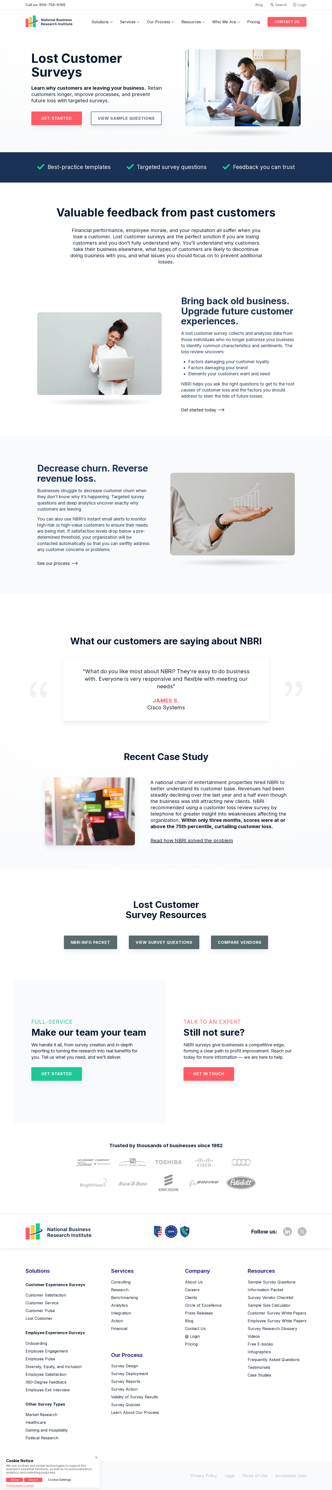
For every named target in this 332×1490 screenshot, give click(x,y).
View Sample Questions (126, 118)
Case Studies (259, 1375)
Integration (121, 1313)
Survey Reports (125, 1381)
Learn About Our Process (135, 1412)
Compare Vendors (239, 942)
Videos (254, 1336)
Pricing (253, 21)
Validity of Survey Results (134, 1396)
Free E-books (260, 1344)
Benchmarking (124, 1297)
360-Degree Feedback (46, 1382)
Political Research (42, 1437)
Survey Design (124, 1365)
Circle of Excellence (203, 1305)
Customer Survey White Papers (277, 1313)
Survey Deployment (129, 1373)
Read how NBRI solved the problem (191, 840)
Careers (192, 1289)
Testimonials (259, 1367)
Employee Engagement (47, 1351)
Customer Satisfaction (46, 1295)
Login (302, 5)
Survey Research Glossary (272, 1328)
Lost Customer (39, 1318)
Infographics (259, 1351)
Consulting (121, 1282)
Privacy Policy (204, 1476)
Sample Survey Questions (272, 1282)
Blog (259, 5)
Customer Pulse (40, 1310)
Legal (229, 1476)
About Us (194, 1282)
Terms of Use (254, 1476)
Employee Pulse (40, 1358)
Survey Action (124, 1389)
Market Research (41, 1414)
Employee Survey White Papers (277, 1320)
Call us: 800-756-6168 (45, 5)
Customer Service (42, 1302)
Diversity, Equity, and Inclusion (54, 1366)
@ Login (192, 1336)
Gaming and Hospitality (47, 1430)
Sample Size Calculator (269, 1305)
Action (117, 1320)
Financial (119, 1328)
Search (281, 5)
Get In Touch (209, 1073)
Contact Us (287, 22)
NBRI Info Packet (90, 942)
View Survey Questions (164, 942)
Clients (191, 1297)
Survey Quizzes (125, 1404)
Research (120, 1289)
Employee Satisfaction (46, 1374)
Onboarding (36, 1343)
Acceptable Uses (290, 1476)
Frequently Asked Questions (274, 1359)
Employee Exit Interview (48, 1389)
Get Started (56, 118)
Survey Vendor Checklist (270, 1297)
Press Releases (199, 1313)
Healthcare (36, 1422)
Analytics (119, 1305)
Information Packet (265, 1289)
